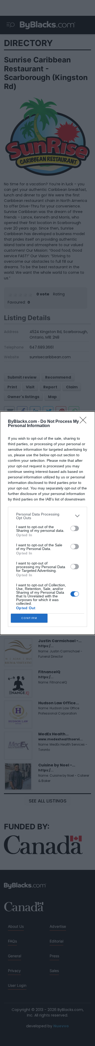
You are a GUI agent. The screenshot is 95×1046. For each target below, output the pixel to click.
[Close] (85, 422)
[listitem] (47, 516)
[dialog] (47, 523)
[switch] (74, 528)
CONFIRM (29, 618)
